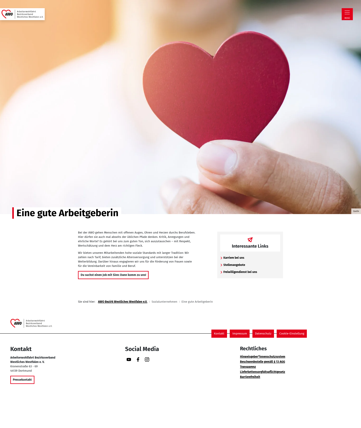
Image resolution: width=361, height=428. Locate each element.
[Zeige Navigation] (347, 12)
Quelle (356, 211)
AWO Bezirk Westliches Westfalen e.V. (122, 302)
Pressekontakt (22, 380)
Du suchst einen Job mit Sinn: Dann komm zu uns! (113, 275)
